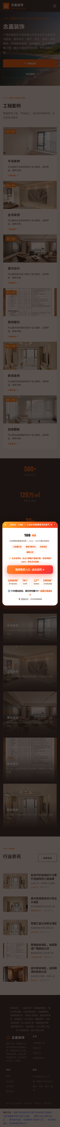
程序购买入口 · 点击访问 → (29, 569)
